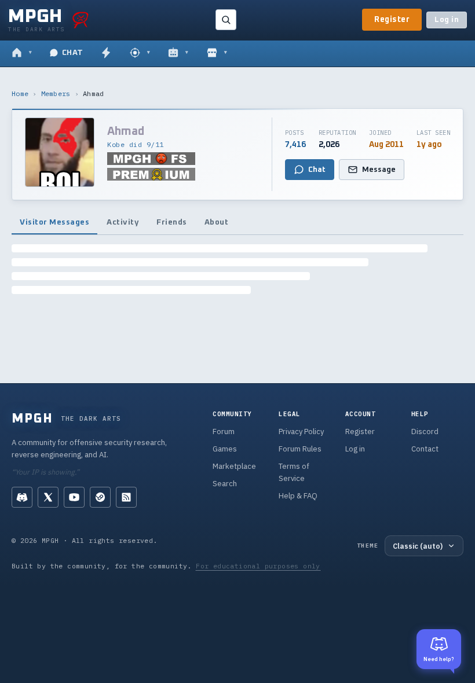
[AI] (178, 53)
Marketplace (234, 466)
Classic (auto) (418, 545)
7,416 (295, 145)
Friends (171, 222)
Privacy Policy (301, 431)
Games (225, 449)
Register (392, 20)
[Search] (225, 19)
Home (20, 93)
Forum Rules (300, 449)
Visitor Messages (54, 222)
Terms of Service (294, 472)
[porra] (80, 20)
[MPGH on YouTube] (74, 497)
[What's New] (106, 53)
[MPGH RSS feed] (126, 497)
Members (56, 93)
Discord (425, 431)
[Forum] (21, 53)
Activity (123, 222)
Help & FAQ (298, 496)
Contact (425, 449)
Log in (446, 20)
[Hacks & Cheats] (140, 53)
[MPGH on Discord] (22, 497)
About (216, 222)
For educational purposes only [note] (258, 565)
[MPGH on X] (48, 497)
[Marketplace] (217, 53)
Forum (224, 431)
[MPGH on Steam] (100, 497)
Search (225, 484)
